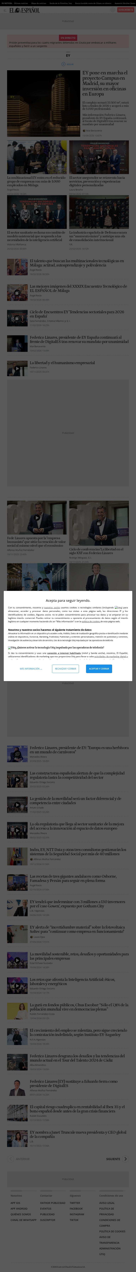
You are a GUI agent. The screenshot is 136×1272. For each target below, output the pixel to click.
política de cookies (91, 621)
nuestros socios (52, 607)
